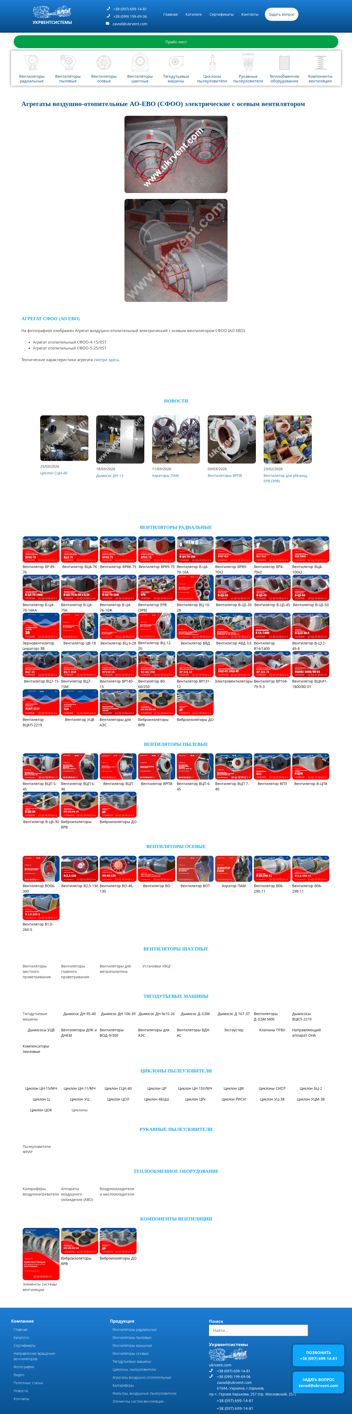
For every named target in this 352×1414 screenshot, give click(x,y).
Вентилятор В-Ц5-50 (311, 604)
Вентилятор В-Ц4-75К (77, 607)
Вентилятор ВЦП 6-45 (194, 786)
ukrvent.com (220, 1364)
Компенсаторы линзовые (36, 1049)
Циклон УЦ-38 (272, 1099)
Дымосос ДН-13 (109, 475)
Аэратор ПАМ (234, 885)
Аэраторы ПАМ (165, 475)
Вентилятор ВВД (195, 643)
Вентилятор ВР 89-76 (39, 569)
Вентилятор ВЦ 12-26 (155, 645)
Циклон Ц (41, 1099)
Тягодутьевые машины (176, 78)
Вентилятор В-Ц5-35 (234, 604)
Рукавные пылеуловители (248, 78)
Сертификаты (221, 14)
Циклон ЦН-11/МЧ (80, 1088)
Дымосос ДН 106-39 (118, 1013)
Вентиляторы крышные (132, 1345)
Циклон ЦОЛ (118, 1099)
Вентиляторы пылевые (68, 78)
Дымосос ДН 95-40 (79, 1013)
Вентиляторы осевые (104, 78)
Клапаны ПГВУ (272, 1029)
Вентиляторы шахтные (140, 78)
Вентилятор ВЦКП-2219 (33, 722)
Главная (170, 14)
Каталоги (194, 14)
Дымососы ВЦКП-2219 (302, 1016)
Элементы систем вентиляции (138, 1401)
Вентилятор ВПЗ (272, 783)
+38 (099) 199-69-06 (130, 16)
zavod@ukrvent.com (130, 23)
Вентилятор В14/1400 (264, 646)
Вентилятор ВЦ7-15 (41, 681)
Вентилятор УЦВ (79, 719)
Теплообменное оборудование (284, 78)
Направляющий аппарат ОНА (306, 1032)
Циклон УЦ (79, 1099)
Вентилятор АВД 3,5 (234, 643)
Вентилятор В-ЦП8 (310, 783)
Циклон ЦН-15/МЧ (41, 1088)
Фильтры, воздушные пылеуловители (144, 1393)
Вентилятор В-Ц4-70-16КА (38, 607)
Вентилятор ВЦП (118, 783)
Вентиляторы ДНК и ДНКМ (79, 1032)
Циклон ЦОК (41, 1109)
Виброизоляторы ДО (195, 719)
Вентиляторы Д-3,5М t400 (266, 1016)
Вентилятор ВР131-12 (194, 684)
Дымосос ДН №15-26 (157, 1013)
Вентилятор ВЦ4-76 (79, 566)
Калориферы (123, 1385)
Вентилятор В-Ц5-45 (272, 604)
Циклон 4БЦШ (156, 1099)
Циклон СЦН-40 (53, 472)
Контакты (249, 14)
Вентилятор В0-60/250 (152, 684)
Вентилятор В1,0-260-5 (38, 927)
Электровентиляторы (234, 681)
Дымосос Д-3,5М (195, 1013)
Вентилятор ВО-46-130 (117, 888)
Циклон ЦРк (195, 1099)
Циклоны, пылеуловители (134, 1369)
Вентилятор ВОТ (195, 885)
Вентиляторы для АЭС (115, 722)
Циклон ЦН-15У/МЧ (195, 1088)
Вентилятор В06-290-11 (269, 888)
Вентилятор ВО (156, 885)
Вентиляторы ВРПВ (225, 475)
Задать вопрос (282, 14)
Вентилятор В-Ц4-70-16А (192, 569)
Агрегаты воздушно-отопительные (142, 1377)
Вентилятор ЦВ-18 (79, 643)
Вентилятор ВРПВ (156, 783)
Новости (21, 1390)
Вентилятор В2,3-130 (79, 885)
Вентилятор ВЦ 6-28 (118, 643)
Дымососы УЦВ (41, 1029)
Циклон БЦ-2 (311, 1088)
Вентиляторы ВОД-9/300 (112, 1032)
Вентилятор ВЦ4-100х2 (307, 569)
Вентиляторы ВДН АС (193, 1032)
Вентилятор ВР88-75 (118, 566)
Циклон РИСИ (234, 1099)
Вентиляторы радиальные (32, 78)
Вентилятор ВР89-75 (157, 566)
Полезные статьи (28, 1382)
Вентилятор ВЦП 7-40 (232, 786)
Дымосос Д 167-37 (234, 1013)
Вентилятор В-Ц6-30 (41, 821)
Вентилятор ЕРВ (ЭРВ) (152, 607)
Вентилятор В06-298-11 (307, 888)
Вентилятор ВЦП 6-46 (78, 786)
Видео (19, 1374)
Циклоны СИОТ (272, 1088)
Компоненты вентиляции (320, 78)
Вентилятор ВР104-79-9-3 (271, 684)
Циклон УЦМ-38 (311, 1099)
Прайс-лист (176, 41)
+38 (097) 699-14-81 (130, 8)
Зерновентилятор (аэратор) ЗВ (38, 646)
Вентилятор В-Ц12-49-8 (309, 646)
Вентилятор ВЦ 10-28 (193, 607)
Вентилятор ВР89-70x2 (231, 569)
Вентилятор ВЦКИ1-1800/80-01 (310, 684)
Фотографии (24, 1366)
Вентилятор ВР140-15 (117, 684)
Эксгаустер (234, 1029)
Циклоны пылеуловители (212, 78)
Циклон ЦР (156, 1088)
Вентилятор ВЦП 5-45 (40, 786)
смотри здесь (106, 359)
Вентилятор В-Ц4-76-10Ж (115, 607)
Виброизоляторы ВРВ (153, 722)
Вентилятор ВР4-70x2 (269, 569)
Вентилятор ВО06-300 (39, 888)
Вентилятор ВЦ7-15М (76, 684)
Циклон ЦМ (234, 1088)
